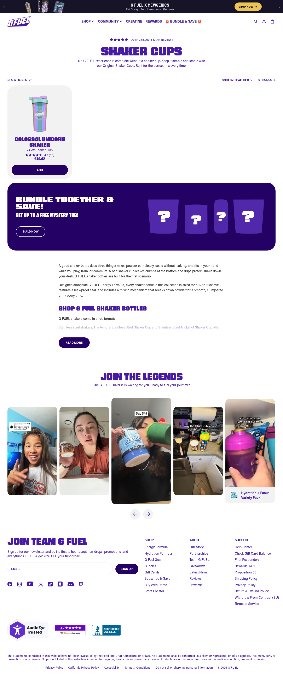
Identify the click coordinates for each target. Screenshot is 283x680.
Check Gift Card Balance (253, 553)
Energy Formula (156, 547)
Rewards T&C (245, 566)
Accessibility (112, 667)
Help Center (243, 547)
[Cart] (272, 21)
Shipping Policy (246, 578)
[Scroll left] (135, 514)
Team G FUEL (199, 559)
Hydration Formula (158, 553)
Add (40, 170)
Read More (74, 342)
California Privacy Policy (83, 667)
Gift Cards (152, 572)
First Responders (247, 559)
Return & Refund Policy (252, 591)
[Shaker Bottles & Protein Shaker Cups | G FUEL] (19, 21)
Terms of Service (247, 603)
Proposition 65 (245, 572)
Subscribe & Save (157, 578)
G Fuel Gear (153, 559)
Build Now (30, 231)
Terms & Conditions (137, 667)
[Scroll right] (148, 514)
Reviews (195, 578)
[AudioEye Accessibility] (27, 630)
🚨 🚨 (183, 21)
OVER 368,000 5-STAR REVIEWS (152, 40)
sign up (127, 569)
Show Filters (17, 80)
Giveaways (198, 566)
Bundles (150, 566)
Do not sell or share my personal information (184, 667)
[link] (39, 132)
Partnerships (199, 553)
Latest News (198, 572)
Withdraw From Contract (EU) (257, 597)
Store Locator (154, 591)
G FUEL (233, 667)
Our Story (197, 547)
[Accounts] (264, 21)
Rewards (196, 585)
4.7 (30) (49, 155)
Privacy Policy (245, 585)
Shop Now (248, 6)
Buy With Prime (156, 585)
